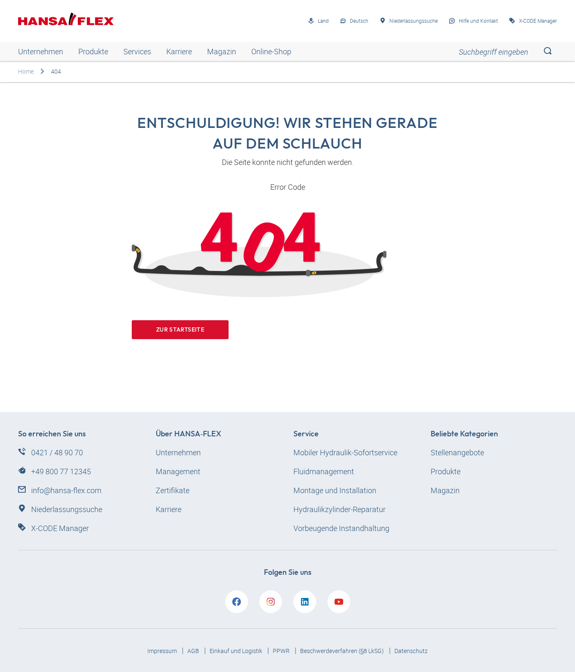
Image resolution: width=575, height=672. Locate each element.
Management (178, 471)
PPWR (282, 651)
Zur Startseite (180, 329)
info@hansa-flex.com (66, 490)
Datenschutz (411, 651)
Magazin (221, 51)
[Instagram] (270, 601)
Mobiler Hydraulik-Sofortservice (345, 452)
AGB (193, 651)
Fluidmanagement (323, 471)
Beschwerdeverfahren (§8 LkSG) (342, 651)
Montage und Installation (334, 490)
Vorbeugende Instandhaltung (341, 528)
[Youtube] (338, 601)
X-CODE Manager (60, 528)
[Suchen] (547, 51)
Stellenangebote (457, 452)
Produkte (93, 51)
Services (137, 51)
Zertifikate (172, 490)
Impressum (162, 651)
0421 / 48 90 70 (57, 452)
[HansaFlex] (66, 19)
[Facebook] (236, 601)
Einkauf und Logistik (237, 651)
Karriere (179, 51)
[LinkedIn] (304, 601)
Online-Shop (271, 51)
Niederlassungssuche (66, 509)
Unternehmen (40, 51)
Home (26, 71)
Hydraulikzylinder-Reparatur (339, 509)
